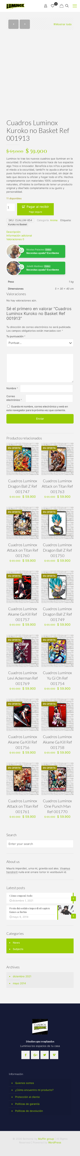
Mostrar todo (64, 24)
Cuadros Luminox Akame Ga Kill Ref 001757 (22, 614)
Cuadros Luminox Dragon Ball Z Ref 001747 (22, 486)
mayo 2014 (19, 983)
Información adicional (19, 235)
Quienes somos (24, 1082)
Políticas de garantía (27, 1103)
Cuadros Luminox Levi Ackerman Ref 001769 (22, 678)
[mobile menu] (74, 6)
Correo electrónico (14, 398)
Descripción (13, 231)
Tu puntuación (15, 336)
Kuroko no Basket (17, 224)
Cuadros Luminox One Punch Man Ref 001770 (57, 806)
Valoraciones (15, 239)
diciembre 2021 (22, 976)
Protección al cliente (27, 1096)
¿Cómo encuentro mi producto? (34, 1089)
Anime (54, 220)
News (16, 942)
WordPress (54, 1142)
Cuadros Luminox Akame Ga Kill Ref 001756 (22, 742)
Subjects (18, 949)
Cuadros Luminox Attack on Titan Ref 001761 (22, 806)
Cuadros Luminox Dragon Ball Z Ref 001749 (57, 614)
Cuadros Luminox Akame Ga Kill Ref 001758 (57, 742)
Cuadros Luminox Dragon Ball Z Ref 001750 (57, 550)
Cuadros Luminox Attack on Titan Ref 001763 (57, 486)
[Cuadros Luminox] (16, 6)
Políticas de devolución (29, 1110)
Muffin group (46, 1138)
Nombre (12, 388)
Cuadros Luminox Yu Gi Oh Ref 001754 (57, 678)
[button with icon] (25, 1055)
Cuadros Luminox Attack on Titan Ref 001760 (22, 550)
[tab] (40, 232)
